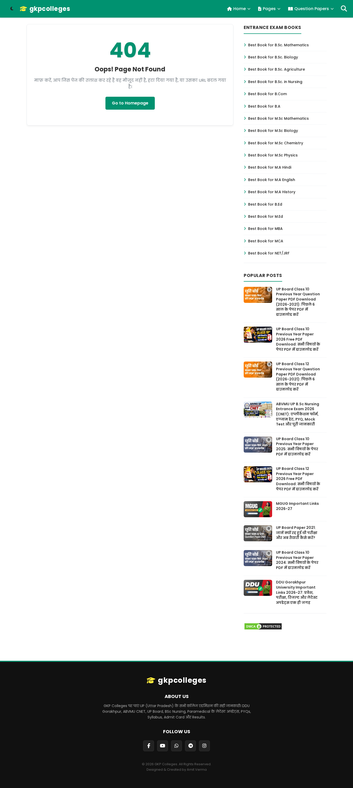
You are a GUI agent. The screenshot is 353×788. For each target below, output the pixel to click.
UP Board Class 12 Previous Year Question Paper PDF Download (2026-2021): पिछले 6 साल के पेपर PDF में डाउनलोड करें (298, 376)
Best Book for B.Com (267, 93)
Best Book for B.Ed (265, 204)
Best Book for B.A (264, 106)
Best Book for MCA (265, 241)
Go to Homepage (130, 103)
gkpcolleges (49, 9)
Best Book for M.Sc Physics (273, 155)
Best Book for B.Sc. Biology (273, 57)
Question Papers (311, 9)
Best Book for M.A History (271, 191)
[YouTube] (162, 745)
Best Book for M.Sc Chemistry (275, 143)
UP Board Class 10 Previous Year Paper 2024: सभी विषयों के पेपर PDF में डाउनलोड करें (297, 560)
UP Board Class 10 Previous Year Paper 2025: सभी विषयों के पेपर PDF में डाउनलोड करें (297, 446)
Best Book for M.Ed (265, 216)
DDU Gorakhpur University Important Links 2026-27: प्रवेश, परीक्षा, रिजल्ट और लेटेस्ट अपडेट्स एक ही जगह (297, 592)
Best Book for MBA (265, 228)
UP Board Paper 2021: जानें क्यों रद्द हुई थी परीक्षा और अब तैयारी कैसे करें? (296, 532)
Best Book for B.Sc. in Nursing (275, 81)
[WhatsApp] (176, 745)
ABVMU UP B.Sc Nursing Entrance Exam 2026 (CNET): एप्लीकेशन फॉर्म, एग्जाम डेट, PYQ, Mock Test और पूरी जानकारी (297, 414)
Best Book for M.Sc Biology (273, 130)
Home (239, 9)
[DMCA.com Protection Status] (263, 629)
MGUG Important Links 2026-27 (297, 506)
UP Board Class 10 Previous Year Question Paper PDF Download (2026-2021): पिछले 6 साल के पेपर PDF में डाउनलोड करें (298, 302)
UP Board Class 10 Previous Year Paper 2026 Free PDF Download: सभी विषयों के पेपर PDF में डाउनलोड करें (298, 339)
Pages (269, 9)
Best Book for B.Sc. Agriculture (276, 69)
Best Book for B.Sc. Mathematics (278, 45)
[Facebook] (148, 745)
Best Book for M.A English (271, 179)
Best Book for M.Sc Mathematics (278, 118)
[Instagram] (204, 745)
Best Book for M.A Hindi (269, 167)
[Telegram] (190, 745)
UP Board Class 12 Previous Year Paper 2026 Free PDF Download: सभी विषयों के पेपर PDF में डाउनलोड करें (298, 478)
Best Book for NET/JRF (268, 253)
